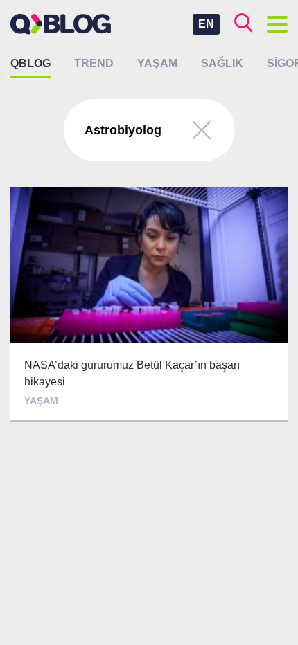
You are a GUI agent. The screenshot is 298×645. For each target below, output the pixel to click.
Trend (94, 63)
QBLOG (30, 63)
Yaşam (157, 63)
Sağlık (222, 63)
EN (206, 24)
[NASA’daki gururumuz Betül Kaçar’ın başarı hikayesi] (149, 304)
